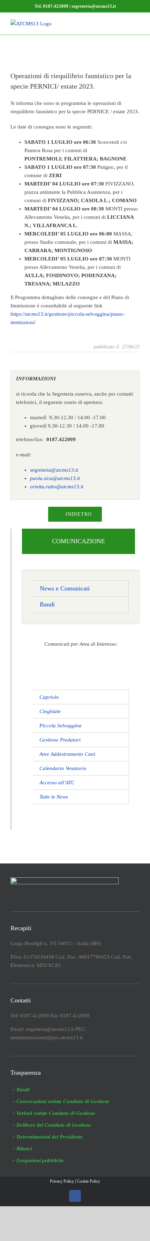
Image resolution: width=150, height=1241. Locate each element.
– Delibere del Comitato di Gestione (51, 1125)
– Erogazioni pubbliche (38, 1160)
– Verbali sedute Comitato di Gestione (53, 1113)
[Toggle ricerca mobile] (124, 23)
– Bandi (21, 1089)
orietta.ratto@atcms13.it (56, 486)
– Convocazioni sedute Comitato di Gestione (61, 1101)
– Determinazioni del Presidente (47, 1137)
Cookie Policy (88, 1181)
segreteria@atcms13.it (54, 470)
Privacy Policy (62, 1181)
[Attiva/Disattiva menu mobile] (137, 23)
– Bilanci (22, 1148)
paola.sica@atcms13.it (55, 478)
